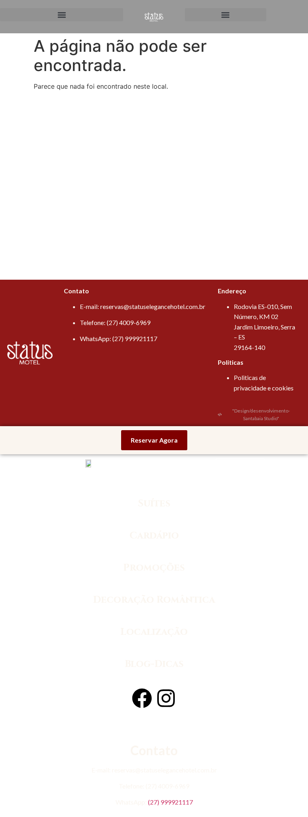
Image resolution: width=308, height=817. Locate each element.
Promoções (154, 567)
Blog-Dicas (154, 664)
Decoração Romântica (154, 599)
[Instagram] (166, 698)
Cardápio (154, 535)
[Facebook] (142, 698)
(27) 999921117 (170, 802)
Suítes (154, 503)
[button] (61, 14)
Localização (154, 632)
